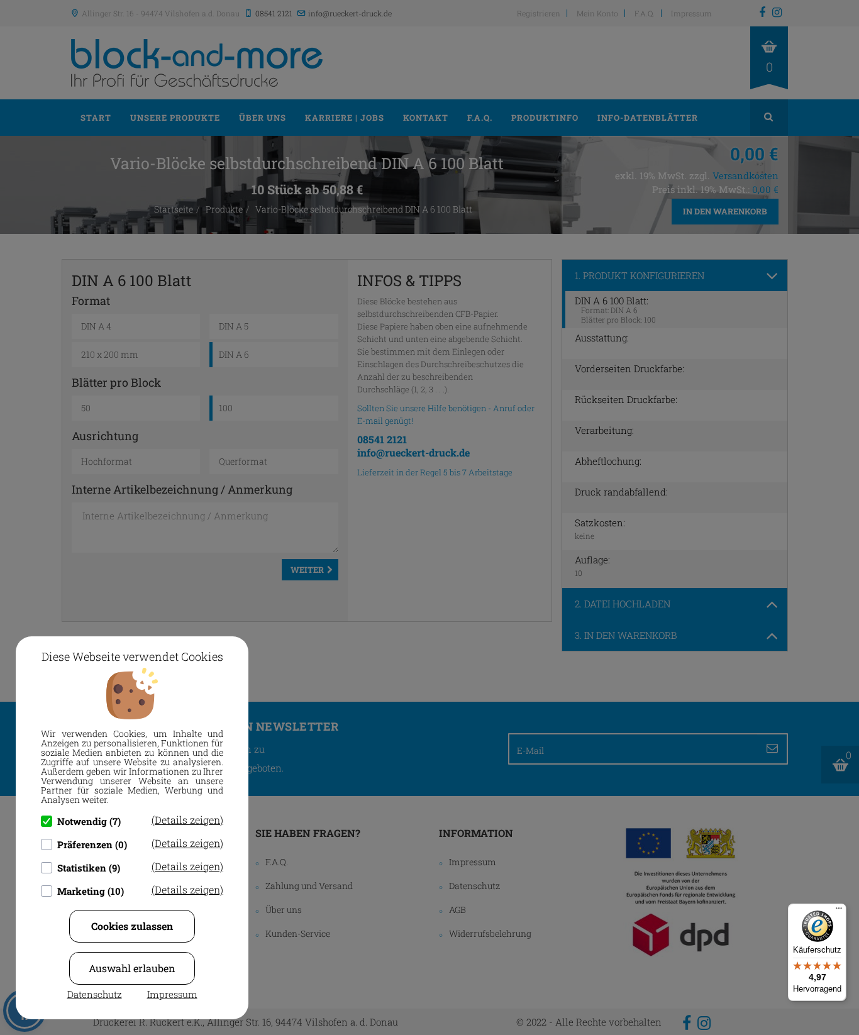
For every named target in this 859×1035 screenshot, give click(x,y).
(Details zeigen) (187, 819)
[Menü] (838, 911)
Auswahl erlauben (132, 968)
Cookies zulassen (132, 926)
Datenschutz (94, 994)
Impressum (172, 994)
